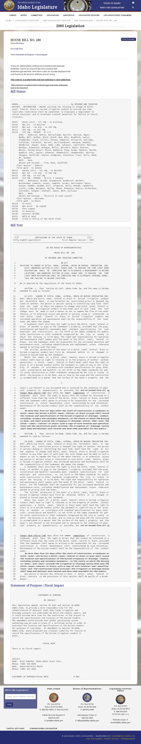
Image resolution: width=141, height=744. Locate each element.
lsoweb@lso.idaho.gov (121, 722)
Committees (37, 15)
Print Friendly (128, 39)
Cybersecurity (128, 739)
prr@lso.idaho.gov (55, 720)
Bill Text (19, 49)
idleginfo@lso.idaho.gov (88, 720)
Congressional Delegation (43, 728)
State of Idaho (112, 3)
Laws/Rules (68, 15)
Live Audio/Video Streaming (117, 15)
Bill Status (19, 43)
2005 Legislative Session (56, 20)
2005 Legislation (83, 20)
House (24, 15)
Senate (13, 15)
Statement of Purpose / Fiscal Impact (31, 54)
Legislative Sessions (89, 15)
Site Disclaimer (94, 739)
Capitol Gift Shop (15, 728)
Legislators (53, 15)
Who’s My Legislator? (112, 7)
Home (9, 20)
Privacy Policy (111, 739)
